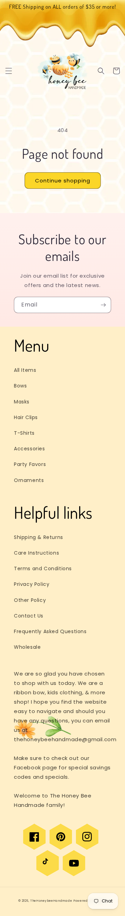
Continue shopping (62, 180)
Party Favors (30, 464)
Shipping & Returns (38, 537)
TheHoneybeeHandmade (51, 901)
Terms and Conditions (43, 568)
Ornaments (29, 480)
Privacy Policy (31, 584)
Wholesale (27, 647)
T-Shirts (24, 433)
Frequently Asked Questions (50, 631)
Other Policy (30, 600)
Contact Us (28, 615)
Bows (20, 385)
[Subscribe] (103, 305)
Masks (22, 401)
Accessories (29, 448)
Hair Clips (26, 417)
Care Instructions (36, 552)
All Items (25, 370)
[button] (8, 71)
